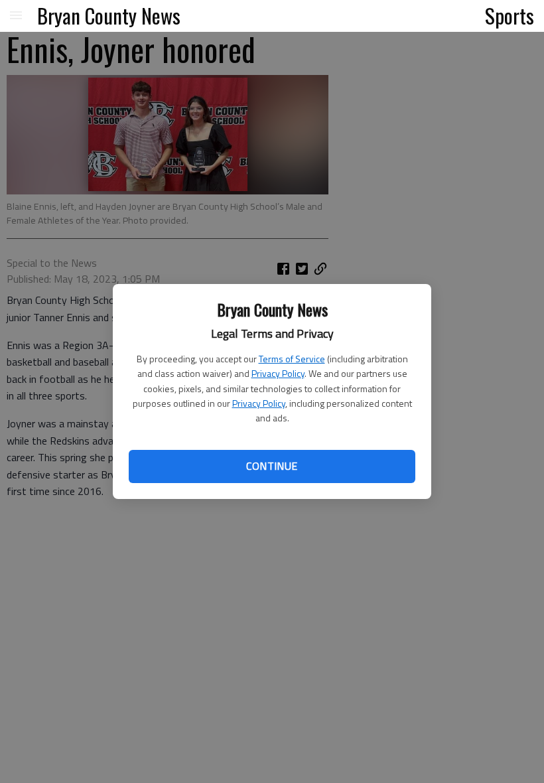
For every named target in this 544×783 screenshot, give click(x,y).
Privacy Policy (278, 373)
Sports (509, 15)
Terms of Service (292, 359)
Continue (271, 466)
